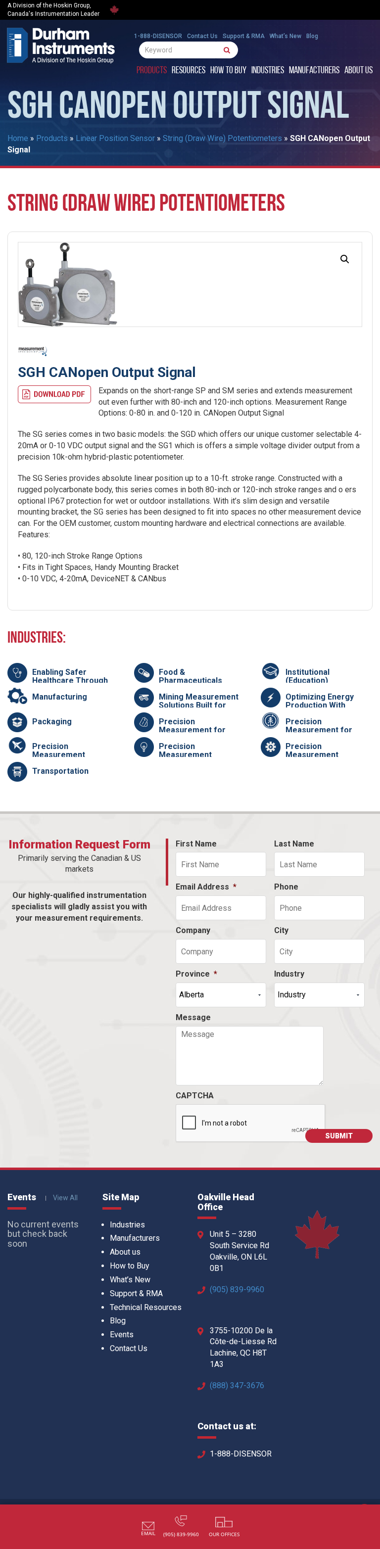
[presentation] (251, 1123)
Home (17, 138)
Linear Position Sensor (115, 138)
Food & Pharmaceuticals (190, 676)
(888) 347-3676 (237, 1385)
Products (152, 71)
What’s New (285, 36)
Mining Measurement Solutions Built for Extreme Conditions (198, 705)
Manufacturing (59, 697)
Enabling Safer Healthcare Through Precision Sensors (70, 680)
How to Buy (228, 71)
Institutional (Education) (307, 676)
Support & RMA (244, 36)
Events (122, 1334)
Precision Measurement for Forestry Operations (323, 730)
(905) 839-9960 (237, 1289)
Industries (267, 71)
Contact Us (202, 36)
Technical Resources (146, 1307)
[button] (345, 259)
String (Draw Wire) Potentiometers (222, 138)
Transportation (60, 771)
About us (358, 71)
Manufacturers (314, 71)
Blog (312, 36)
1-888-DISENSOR (158, 36)
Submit (339, 1136)
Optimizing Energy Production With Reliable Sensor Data (324, 705)
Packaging (52, 721)
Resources (188, 71)
